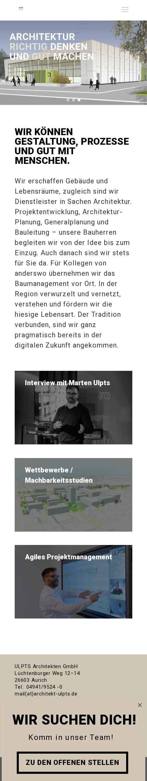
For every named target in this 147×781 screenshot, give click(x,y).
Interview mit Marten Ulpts (67, 383)
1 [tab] (68, 100)
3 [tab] (79, 100)
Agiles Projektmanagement (68, 557)
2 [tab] (73, 100)
